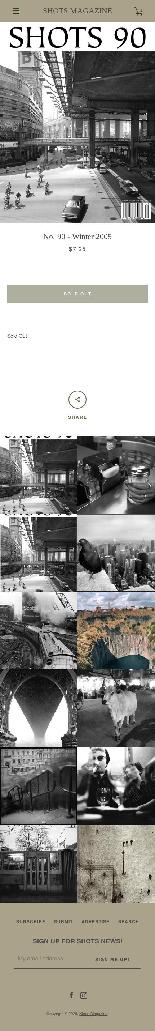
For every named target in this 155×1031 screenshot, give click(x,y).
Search (128, 921)
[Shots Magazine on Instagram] (83, 994)
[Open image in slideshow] (77, 122)
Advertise (95, 921)
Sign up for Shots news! (78, 941)
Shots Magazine (93, 1013)
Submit (63, 921)
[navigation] (16, 11)
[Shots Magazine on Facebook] (71, 994)
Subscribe (30, 921)
